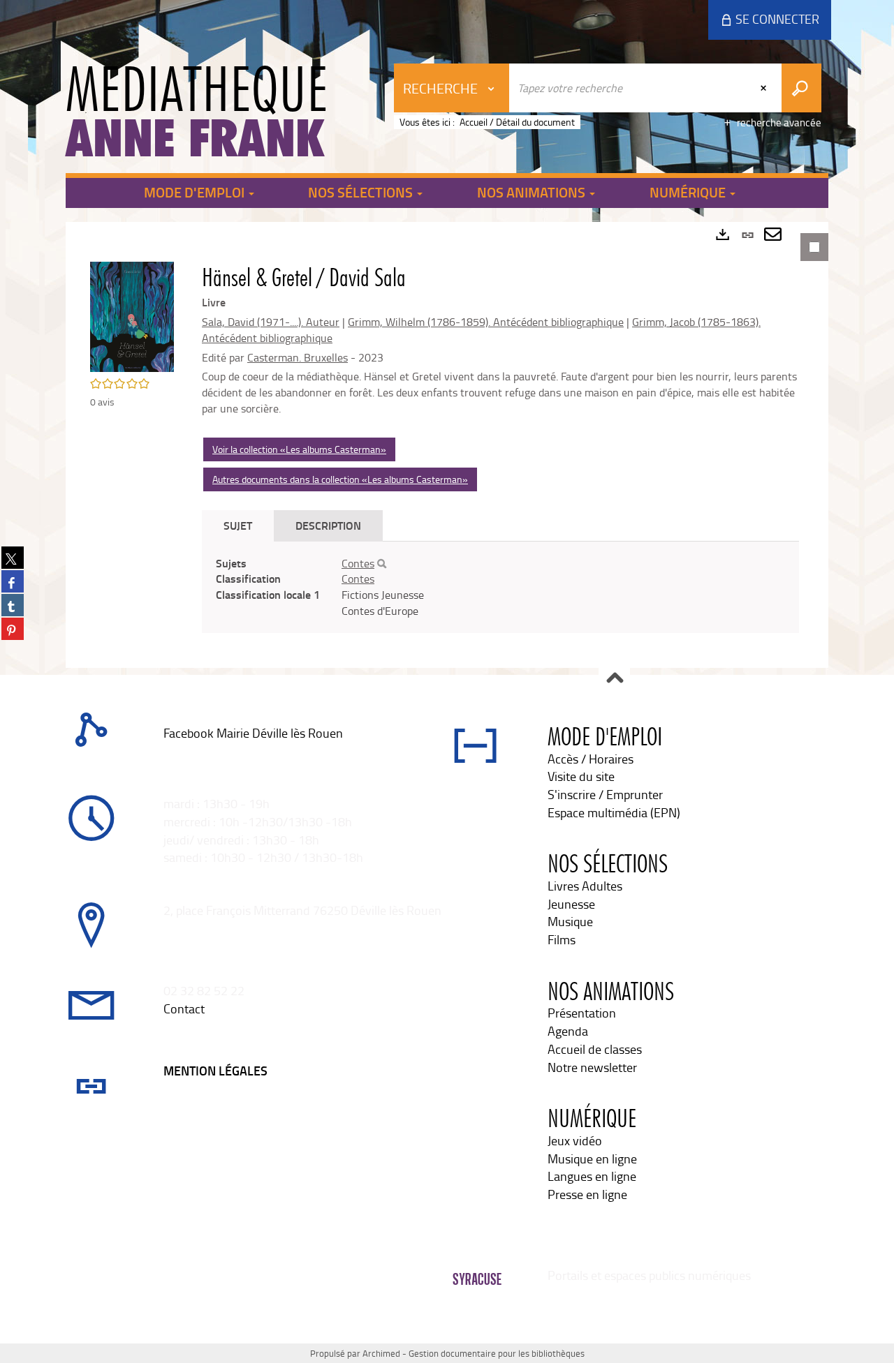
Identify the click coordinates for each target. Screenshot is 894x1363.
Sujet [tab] (238, 525)
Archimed (381, 1353)
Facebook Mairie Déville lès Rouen (253, 732)
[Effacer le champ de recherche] (765, 88)
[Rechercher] (381, 564)
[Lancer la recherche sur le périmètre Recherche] (801, 88)
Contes (358, 563)
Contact (184, 1008)
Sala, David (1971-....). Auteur (270, 321)
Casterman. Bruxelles (297, 357)
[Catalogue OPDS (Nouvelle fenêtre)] (164, 750)
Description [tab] (328, 525)
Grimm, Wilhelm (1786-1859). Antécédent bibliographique (486, 321)
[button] (132, 315)
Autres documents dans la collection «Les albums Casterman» (340, 479)
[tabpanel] (447, 445)
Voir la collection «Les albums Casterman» (299, 449)
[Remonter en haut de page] (614, 679)
